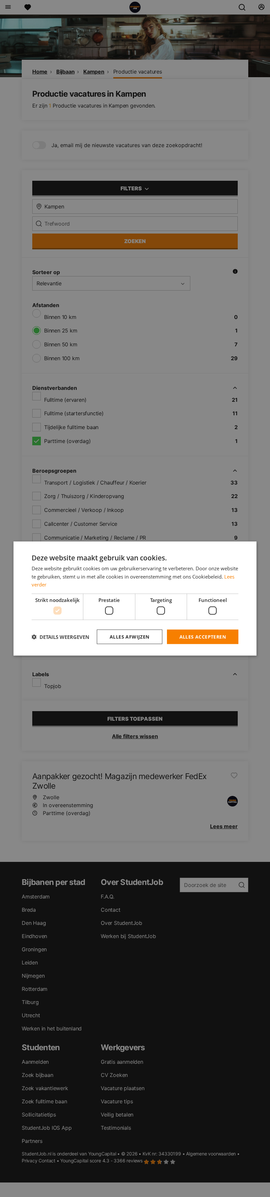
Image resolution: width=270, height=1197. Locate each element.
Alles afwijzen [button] (129, 636)
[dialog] (135, 598)
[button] (60, 637)
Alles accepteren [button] (202, 636)
